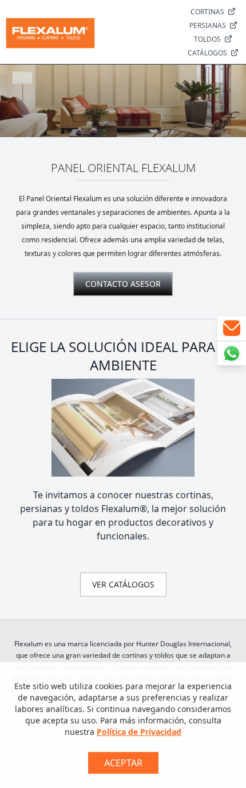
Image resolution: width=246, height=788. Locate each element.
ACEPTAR (123, 763)
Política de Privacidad (139, 731)
